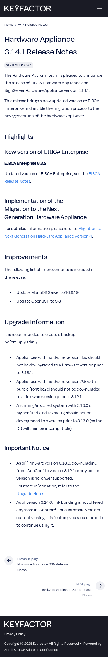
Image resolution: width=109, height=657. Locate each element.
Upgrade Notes (30, 493)
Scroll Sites (13, 649)
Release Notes (36, 24)
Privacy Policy (14, 634)
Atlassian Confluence (42, 649)
